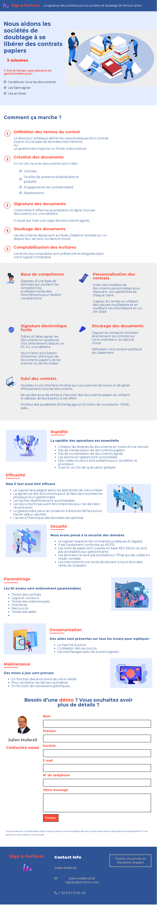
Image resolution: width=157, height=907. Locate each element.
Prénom (49, 731)
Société (49, 746)
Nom (47, 716)
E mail (48, 760)
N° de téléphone (56, 775)
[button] (65, 868)
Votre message (55, 790)
